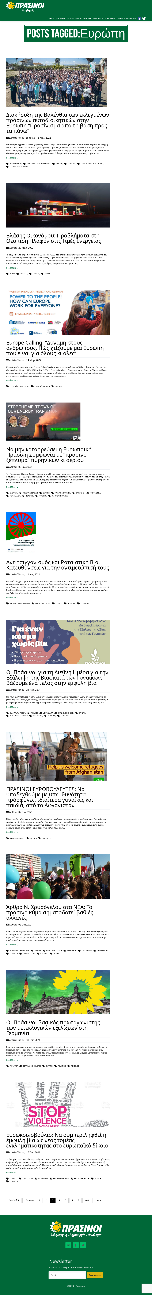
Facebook (76, 1245)
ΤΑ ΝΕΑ (56, 953)
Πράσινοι (72, 164)
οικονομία (95, 493)
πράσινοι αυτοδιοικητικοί (92, 164)
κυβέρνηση (80, 493)
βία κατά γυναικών (17, 713)
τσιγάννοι (85, 603)
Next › (87, 1200)
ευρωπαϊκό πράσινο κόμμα (39, 164)
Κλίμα (47, 274)
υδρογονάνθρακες (60, 496)
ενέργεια (23, 274)
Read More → (12, 157)
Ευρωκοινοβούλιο (61, 1178)
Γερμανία (14, 1066)
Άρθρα (13, 247)
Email (68, 1245)
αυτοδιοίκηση (16, 164)
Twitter (83, 1245)
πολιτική (29, 496)
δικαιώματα (48, 713)
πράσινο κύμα (29, 953)
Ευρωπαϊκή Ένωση (42, 386)
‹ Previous (29, 1200)
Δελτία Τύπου (16, 137)
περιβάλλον (15, 496)
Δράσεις (30, 137)
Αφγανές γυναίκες (17, 838)
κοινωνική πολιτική (19, 716)
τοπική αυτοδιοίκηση (19, 166)
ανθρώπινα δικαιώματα (20, 603)
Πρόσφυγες (46, 838)
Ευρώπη (59, 164)
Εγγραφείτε (95, 1275)
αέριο (12, 274)
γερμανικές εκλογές (32, 1066)
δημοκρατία (28, 1178)
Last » (98, 1200)
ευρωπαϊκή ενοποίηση (19, 386)
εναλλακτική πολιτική (19, 950)
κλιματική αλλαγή (62, 493)
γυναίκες (34, 713)
